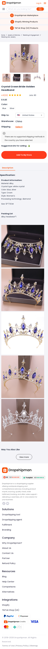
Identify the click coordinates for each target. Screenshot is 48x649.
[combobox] (26, 115)
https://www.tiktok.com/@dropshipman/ (4, 503)
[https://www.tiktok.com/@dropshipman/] (3, 503)
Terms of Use (8, 645)
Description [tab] (7, 168)
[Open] (41, 115)
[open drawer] (44, 3)
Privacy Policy (22, 645)
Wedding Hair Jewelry (8, 37)
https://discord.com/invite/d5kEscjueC (8, 503)
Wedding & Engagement (31, 35)
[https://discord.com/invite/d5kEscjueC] (7, 503)
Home (3, 35)
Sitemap (34, 645)
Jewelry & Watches (14, 35)
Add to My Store (24, 155)
